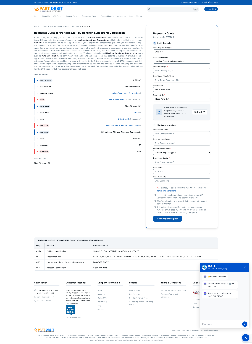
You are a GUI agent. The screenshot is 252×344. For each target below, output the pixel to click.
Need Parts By (159, 95)
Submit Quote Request (167, 219)
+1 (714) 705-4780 (211, 2)
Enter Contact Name (161, 130)
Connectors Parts (89, 16)
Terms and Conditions (166, 191)
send (245, 324)
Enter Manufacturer (161, 57)
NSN (45, 26)
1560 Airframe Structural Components (122, 125)
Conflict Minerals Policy (138, 298)
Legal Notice (198, 300)
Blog (131, 16)
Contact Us (121, 16)
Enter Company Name (162, 139)
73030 (136, 112)
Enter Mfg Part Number (162, 48)
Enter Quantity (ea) (160, 67)
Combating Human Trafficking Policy (141, 303)
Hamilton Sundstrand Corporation (64, 26)
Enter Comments (159, 177)
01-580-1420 (123, 119)
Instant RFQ (211, 9)
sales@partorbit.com (191, 2)
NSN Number (158, 85)
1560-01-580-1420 (117, 99)
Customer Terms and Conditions (169, 295)
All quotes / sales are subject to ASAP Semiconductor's (181, 189)
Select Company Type (162, 149)
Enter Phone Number (161, 158)
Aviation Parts (71, 16)
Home (36, 16)
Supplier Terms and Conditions (173, 290)
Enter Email (158, 167)
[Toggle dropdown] (62, 16)
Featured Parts (106, 16)
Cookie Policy (134, 294)
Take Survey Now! (73, 317)
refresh (245, 267)
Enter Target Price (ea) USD (163, 76)
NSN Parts (57, 16)
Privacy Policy (134, 290)
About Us (46, 16)
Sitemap (139, 16)
